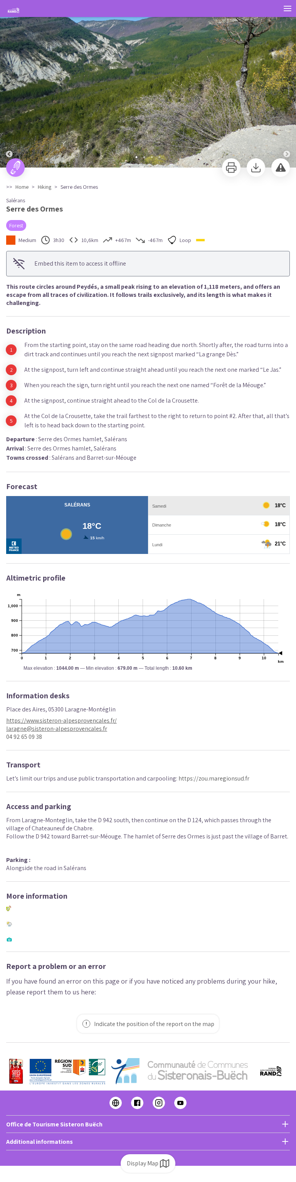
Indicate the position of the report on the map (154, 1024)
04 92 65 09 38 (24, 737)
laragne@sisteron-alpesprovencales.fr (56, 729)
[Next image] (287, 84)
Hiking (44, 186)
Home (22, 186)
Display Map (142, 1163)
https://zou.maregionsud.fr (213, 778)
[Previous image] (9, 84)
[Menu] (287, 8)
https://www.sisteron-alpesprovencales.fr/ (61, 720)
